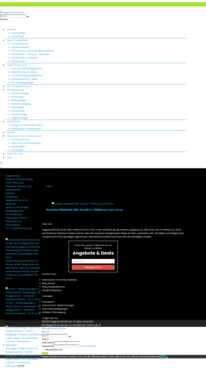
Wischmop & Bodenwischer (26, 143)
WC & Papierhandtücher (19, 86)
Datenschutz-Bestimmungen (58, 305)
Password (47, 346)
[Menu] (1, 163)
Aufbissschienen (20, 47)
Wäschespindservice (53, 286)
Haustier (11, 132)
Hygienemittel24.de (61, 321)
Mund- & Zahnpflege (17, 40)
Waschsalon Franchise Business (59, 279)
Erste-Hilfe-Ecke (15, 153)
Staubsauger (18, 146)
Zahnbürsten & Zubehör (24, 57)
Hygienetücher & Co (17, 65)
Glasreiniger (18, 107)
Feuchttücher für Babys (24, 72)
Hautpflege (17, 36)
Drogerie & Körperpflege (19, 179)
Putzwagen (17, 150)
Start (48, 170)
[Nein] (167, 357)
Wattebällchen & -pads (24, 79)
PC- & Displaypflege (22, 82)
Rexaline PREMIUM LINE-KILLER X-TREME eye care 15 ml (84, 210)
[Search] (1, 167)
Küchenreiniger (19, 114)
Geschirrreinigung (21, 103)
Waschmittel (13, 121)
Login (45, 353)
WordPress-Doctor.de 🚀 (87, 325)
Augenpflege (18, 32)
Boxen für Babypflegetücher (26, 68)
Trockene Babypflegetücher (27, 75)
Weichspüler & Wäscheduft (26, 128)
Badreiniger (17, 96)
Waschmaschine (20, 139)
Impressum (48, 301)
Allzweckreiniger (20, 93)
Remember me (53, 349)
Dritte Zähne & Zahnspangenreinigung (32, 50)
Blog (9, 157)
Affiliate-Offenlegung (53, 312)
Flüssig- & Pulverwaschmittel (27, 125)
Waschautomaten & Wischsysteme (24, 136)
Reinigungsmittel (15, 89)
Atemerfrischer (19, 43)
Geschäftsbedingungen (55, 308)
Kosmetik (11, 29)
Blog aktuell (48, 283)
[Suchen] (27, 16)
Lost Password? (88, 346)
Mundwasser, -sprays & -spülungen (30, 54)
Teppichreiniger (20, 117)
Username (48, 342)
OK (163, 357)
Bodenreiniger (19, 100)
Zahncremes (18, 61)
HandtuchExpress (51, 290)
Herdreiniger (18, 110)
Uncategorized (14, 214)
